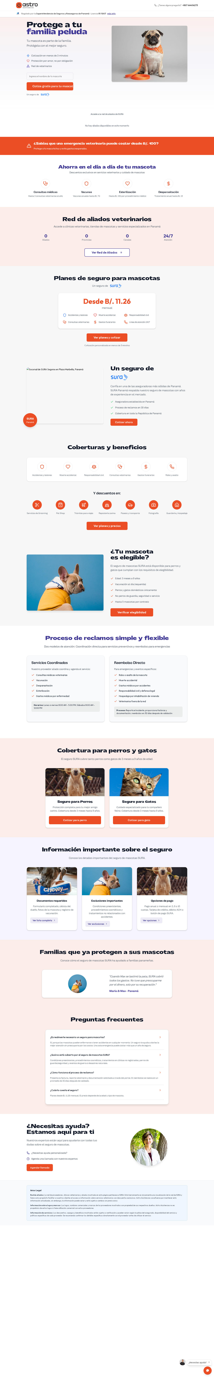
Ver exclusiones (96, 923)
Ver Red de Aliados (104, 252)
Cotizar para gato (139, 820)
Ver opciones (149, 920)
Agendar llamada (39, 1167)
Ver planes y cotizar (107, 337)
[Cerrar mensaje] (209, 1362)
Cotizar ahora (124, 422)
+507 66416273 (190, 5)
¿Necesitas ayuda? (197, 1362)
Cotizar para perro (75, 820)
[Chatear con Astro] (208, 1370)
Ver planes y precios (107, 526)
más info (111, 13)
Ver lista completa (42, 920)
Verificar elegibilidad (131, 612)
